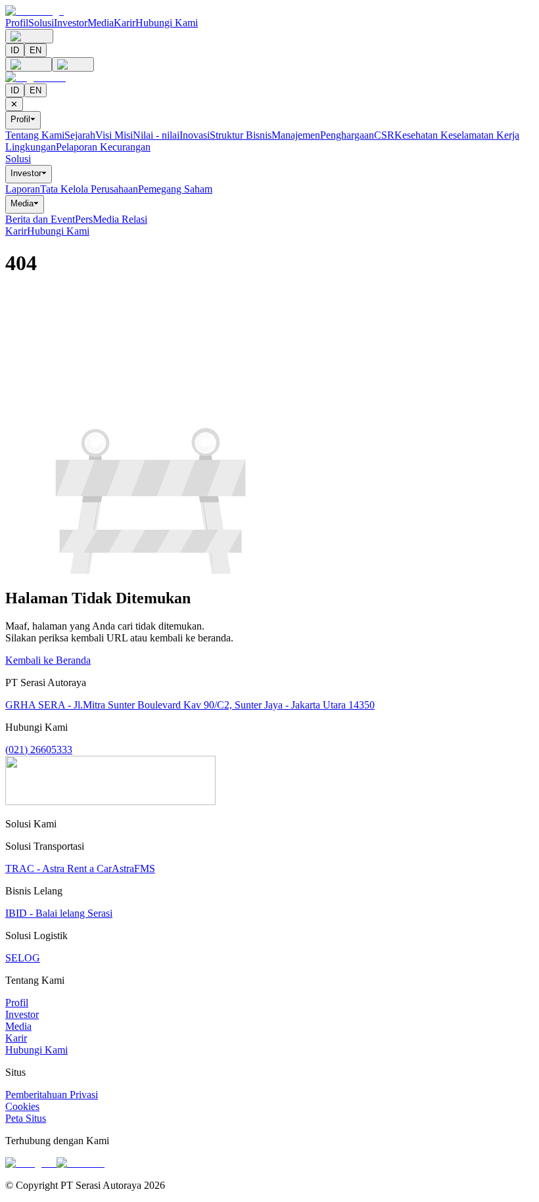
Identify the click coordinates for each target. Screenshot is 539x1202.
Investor (70, 22)
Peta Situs (25, 1118)
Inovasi (194, 135)
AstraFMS (133, 868)
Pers (84, 219)
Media (100, 22)
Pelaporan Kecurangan (103, 146)
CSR (384, 135)
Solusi (41, 22)
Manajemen (295, 135)
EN (35, 50)
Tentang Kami (34, 135)
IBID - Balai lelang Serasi (58, 913)
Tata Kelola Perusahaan (89, 189)
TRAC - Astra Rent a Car (58, 868)
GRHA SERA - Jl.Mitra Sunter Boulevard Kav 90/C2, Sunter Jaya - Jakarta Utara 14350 (190, 704)
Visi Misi (114, 135)
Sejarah (79, 135)
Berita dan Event (40, 219)
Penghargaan (347, 135)
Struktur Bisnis (240, 135)
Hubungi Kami (166, 22)
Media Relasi (120, 219)
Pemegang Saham (175, 189)
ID (15, 50)
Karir (124, 22)
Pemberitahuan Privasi (51, 1094)
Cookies (22, 1106)
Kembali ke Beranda (48, 660)
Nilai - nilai (156, 135)
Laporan (22, 189)
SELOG (22, 957)
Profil (16, 22)
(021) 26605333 (38, 749)
